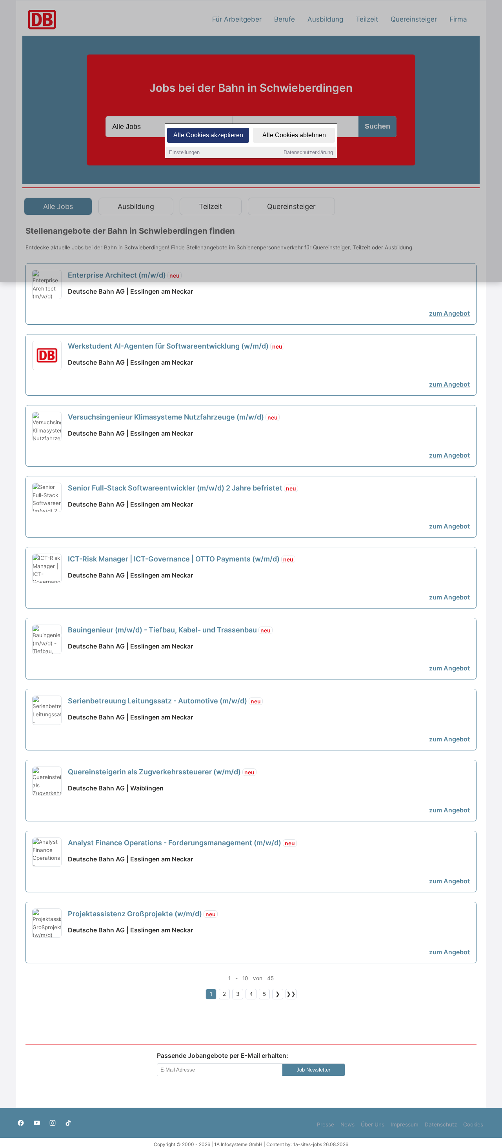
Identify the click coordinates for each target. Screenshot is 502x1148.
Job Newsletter (313, 1070)
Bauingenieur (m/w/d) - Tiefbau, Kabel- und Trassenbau (169, 630)
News (347, 1124)
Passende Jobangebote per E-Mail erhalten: (222, 1055)
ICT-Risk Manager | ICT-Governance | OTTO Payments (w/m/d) (180, 559)
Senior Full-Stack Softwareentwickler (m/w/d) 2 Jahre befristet (182, 488)
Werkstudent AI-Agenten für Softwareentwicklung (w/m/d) (175, 346)
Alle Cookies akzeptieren (208, 135)
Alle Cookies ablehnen (294, 135)
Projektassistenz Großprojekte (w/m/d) (142, 914)
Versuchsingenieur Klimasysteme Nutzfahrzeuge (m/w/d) (173, 417)
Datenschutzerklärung (308, 152)
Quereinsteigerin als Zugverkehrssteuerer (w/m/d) (161, 772)
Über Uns (372, 1124)
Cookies (473, 1124)
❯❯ (291, 994)
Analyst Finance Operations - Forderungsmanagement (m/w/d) (181, 843)
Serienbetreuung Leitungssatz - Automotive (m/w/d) (164, 701)
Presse (325, 1124)
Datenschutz (441, 1124)
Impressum (404, 1124)
